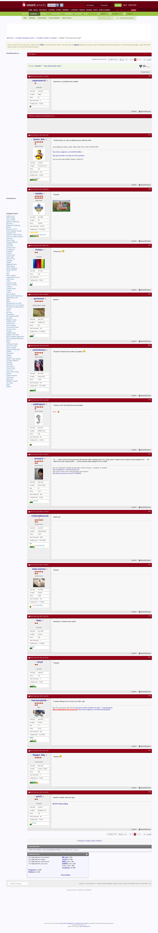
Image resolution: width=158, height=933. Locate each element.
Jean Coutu (10, 279)
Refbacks (31, 872)
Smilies (65, 859)
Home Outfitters (11, 270)
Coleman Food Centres (14, 235)
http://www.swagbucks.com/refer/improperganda (94, 709)
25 (40, 734)
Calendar (32, 18)
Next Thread (96, 841)
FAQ (24, 18)
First (122, 60)
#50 (150, 294)
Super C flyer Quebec (13, 359)
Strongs (9, 357)
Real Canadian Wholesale (14, 338)
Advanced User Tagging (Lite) (67, 923)
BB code (65, 857)
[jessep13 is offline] (38, 473)
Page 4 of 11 (113, 59)
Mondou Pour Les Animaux (15, 305)
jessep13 (39, 458)
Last (148, 60)
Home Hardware (11, 268)
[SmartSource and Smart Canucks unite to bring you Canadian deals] (15, 203)
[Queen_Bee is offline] (38, 154)
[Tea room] (118, 10)
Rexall (8, 340)
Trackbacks (66, 868)
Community (41, 18)
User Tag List (32, 54)
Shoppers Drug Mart (13, 349)
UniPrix (8, 374)
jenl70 (39, 796)
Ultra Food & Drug (12, 372)
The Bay (9, 362)
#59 (150, 750)
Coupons (51, 10)
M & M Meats (10, 294)
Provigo (8, 331)
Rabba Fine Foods (12, 335)
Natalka (39, 193)
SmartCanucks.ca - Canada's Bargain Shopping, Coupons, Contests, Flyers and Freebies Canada (112, 883)
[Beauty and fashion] (121, 10)
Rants (95, 10)
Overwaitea (10, 314)
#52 (150, 399)
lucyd (40, 662)
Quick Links (66, 18)
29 (40, 229)
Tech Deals (43, 10)
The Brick (9, 364)
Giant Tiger (10, 257)
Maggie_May (39, 755)
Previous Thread (84, 841)
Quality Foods (11, 333)
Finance (82, 10)
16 (146, 66)
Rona (8, 342)
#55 (150, 564)
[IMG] (64, 861)
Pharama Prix (10, 322)
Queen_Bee (39, 139)
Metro (8, 301)
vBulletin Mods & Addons (81, 923)
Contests (74, 10)
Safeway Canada (12, 344)
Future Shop (10, 255)
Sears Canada (11, 348)
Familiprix (9, 244)
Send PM (134, 111)
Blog (25, 14)
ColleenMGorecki (39, 516)
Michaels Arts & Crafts (14, 303)
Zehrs (8, 385)
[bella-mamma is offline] (38, 583)
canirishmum (39, 350)
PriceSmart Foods (12, 327)
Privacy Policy (144, 883)
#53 (150, 454)
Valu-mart (9, 379)
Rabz (38, 620)
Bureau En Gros (11, 229)
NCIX (8, 310)
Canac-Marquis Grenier (14, 231)
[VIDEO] (65, 863)
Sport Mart (9, 353)
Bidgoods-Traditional (13, 225)
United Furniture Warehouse (11, 376)
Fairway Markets (11, 242)
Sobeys (8, 351)
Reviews (89, 10)
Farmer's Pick (11, 248)
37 (40, 331)
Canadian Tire (11, 233)
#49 (150, 245)
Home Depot (10, 266)
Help (125, 5)
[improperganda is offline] (38, 713)
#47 (150, 135)
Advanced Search (127, 18)
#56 (150, 616)
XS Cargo (9, 383)
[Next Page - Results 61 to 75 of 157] (144, 59)
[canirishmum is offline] (38, 365)
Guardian (9, 261)
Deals (35, 10)
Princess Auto (11, 329)
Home (30, 10)
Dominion (9, 238)
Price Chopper (11, 325)
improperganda (38, 700)
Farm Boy (9, 246)
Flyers (58, 10)
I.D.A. (8, 272)
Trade (131, 14)
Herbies (8, 262)
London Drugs (11, 288)
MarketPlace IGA (12, 298)
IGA (7, 273)
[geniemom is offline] (38, 312)
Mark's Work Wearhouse (14, 296)
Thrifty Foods (10, 368)
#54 (150, 511)
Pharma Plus (10, 323)
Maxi (8, 299)
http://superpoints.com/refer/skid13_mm (66, 469)
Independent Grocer (13, 277)
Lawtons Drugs (11, 283)
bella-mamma (39, 569)
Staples (8, 355)
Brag (103, 14)
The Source (10, 366)
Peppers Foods (11, 320)
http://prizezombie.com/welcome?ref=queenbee (68, 155)
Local (116, 14)
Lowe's (8, 292)
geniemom (39, 298)
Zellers (8, 387)
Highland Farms (11, 264)
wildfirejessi (39, 404)
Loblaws (9, 286)
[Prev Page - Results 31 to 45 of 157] (126, 59)
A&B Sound (10, 216)
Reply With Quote (146, 111)
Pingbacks (32, 870)
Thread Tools (145, 72)
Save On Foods (11, 346)
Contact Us (82, 883)
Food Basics (10, 249)
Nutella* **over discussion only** (48, 66)
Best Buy (9, 223)
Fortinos (9, 253)
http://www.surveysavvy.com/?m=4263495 (67, 473)
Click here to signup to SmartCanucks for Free (41, 116)
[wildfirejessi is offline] (38, 419)
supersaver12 (39, 80)
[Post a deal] (133, 10)
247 (40, 385)
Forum (34, 14)
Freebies (66, 10)
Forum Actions (54, 18)
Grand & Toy (10, 259)
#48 (150, 189)
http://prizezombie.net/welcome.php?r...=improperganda (93, 708)
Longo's (8, 290)
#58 (150, 696)
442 (40, 540)
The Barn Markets (12, 361)
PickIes (39, 250)
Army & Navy (10, 220)
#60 (150, 792)
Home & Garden (104, 10)
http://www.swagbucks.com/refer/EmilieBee (67, 152)
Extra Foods (10, 240)
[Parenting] (128, 10)
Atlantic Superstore (12, 222)
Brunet (8, 227)
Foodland (9, 251)
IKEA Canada (10, 275)
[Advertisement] (71, 125)
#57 (150, 657)
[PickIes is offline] (38, 263)
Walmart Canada (11, 381)
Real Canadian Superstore (15, 336)
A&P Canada (10, 218)
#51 (150, 345)
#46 (150, 76)
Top (86, 14)
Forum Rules (65, 875)
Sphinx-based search (85, 926)
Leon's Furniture (11, 285)
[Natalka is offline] (38, 208)
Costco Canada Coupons (14, 236)
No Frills (9, 312)
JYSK (8, 281)
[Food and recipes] (125, 10)
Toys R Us (9, 370)
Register (132, 5)
